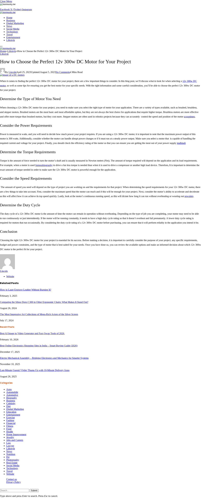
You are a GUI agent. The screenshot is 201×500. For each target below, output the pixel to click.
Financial (10, 423)
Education (11, 412)
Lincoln (12, 72)
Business (10, 20)
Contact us (11, 479)
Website (10, 474)
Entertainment (13, 37)
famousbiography (44, 165)
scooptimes (189, 116)
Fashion (10, 420)
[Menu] (1, 46)
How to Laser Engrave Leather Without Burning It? (25, 289)
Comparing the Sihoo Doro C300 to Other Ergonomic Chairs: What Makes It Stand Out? (44, 302)
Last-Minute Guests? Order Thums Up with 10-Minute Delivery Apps (34, 370)
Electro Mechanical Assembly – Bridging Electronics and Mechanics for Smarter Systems (44, 358)
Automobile (12, 392)
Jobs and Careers (14, 440)
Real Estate (11, 462)
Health (9, 431)
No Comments (62, 72)
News (9, 26)
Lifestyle (10, 40)
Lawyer (10, 445)
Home (9, 17)
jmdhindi (181, 143)
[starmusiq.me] (8, 12)
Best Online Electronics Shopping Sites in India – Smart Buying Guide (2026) (38, 345)
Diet (8, 406)
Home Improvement (16, 434)
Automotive (12, 395)
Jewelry (10, 437)
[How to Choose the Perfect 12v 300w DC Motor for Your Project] (12, 75)
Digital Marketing (15, 23)
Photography (12, 459)
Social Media (12, 29)
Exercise (10, 417)
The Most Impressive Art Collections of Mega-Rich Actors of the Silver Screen (39, 314)
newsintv (189, 196)
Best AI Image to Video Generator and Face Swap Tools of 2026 (32, 333)
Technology (12, 31)
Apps (9, 389)
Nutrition (10, 454)
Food (8, 428)
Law (8, 443)
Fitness (9, 426)
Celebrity (10, 403)
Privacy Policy (13, 482)
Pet (7, 457)
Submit (34, 490)
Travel (9, 34)
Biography (11, 397)
